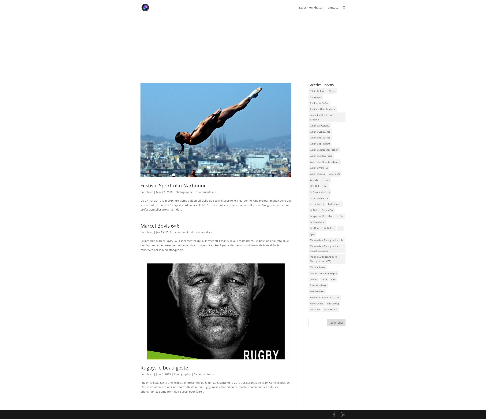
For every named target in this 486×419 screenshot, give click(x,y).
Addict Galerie (317, 91)
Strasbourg (333, 303)
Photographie (184, 192)
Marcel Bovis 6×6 (160, 225)
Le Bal (340, 216)
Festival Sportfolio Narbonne (173, 185)
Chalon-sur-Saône (319, 103)
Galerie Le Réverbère (321, 155)
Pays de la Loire (318, 285)
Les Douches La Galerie (322, 228)
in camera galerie (319, 198)
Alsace (332, 91)
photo (149, 192)
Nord (324, 279)
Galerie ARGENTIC (319, 125)
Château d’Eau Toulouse (322, 109)
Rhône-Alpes (316, 303)
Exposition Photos (311, 7)
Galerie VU (334, 173)
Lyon (312, 234)
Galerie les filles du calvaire (324, 162)
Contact (333, 7)
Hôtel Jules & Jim (318, 186)
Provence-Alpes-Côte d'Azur (325, 297)
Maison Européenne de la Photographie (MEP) (323, 259)
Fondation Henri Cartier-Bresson (323, 117)
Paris (333, 279)
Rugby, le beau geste (164, 367)
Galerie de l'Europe (320, 137)
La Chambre (334, 204)
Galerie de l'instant (320, 143)
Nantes (314, 279)
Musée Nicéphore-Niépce (323, 273)
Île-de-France (330, 309)
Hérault (326, 180)
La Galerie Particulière (322, 210)
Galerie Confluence (320, 131)
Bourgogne (316, 97)
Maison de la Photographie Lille (326, 240)
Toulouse (315, 309)
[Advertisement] (243, 43)
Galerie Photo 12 (319, 167)
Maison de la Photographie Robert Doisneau (324, 248)
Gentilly (314, 180)
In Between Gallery (320, 192)
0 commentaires (206, 192)
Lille (341, 228)
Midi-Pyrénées (317, 267)
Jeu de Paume (317, 204)
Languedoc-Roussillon (321, 216)
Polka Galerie (317, 291)
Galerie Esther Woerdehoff (324, 149)
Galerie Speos (317, 173)
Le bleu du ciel (317, 222)
